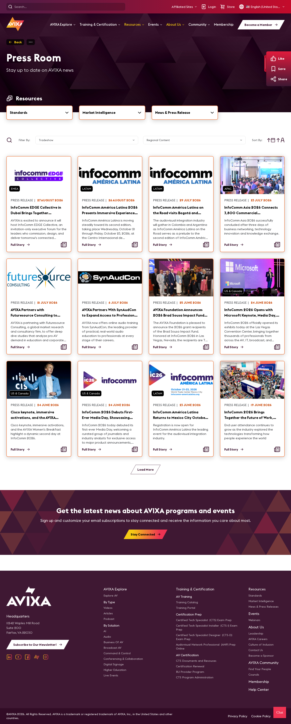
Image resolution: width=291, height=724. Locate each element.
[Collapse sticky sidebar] (265, 63)
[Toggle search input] (9, 140)
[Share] (273, 79)
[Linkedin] (9, 657)
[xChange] (37, 657)
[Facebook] (27, 657)
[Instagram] (46, 657)
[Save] (273, 69)
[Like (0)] (273, 58)
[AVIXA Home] (15, 24)
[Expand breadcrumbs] (31, 42)
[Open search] (10, 7)
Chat (279, 712)
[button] (184, 6)
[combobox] (39, 112)
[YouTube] (18, 657)
